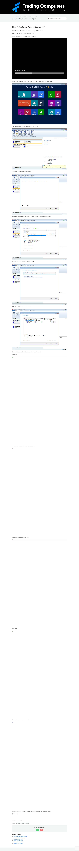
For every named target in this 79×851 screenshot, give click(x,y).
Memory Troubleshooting (18, 842)
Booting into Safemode (18, 843)
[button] (37, 830)
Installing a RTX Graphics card (19, 837)
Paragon (23, 823)
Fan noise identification (18, 839)
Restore (27, 823)
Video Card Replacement (18, 840)
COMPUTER (18, 823)
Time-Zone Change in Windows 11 (20, 836)
